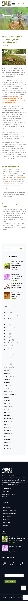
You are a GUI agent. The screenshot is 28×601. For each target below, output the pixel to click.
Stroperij (6, 400)
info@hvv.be (6, 491)
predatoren (7, 391)
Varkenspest (7, 415)
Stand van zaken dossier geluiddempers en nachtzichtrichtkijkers (17, 285)
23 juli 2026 (12, 542)
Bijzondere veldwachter (10, 315)
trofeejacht (7, 406)
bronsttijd (6, 321)
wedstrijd (6, 427)
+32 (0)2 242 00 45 (7, 488)
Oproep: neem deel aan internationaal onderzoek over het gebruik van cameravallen (17, 265)
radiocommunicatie (9, 394)
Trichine (6, 403)
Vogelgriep (7, 421)
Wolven (6, 442)
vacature (6, 409)
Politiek (6, 388)
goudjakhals (7, 349)
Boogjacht (6, 318)
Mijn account (6, 522)
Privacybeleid (7, 516)
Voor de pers (6, 519)
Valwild (6, 412)
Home (3, 19)
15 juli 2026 (12, 552)
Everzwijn (6, 334)
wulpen (6, 445)
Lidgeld (6, 370)
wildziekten (7, 439)
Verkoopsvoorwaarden (9, 510)
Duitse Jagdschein (9, 327)
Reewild (6, 397)
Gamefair (6, 337)
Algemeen (6, 312)
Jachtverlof (7, 364)
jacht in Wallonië (8, 355)
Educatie (6, 330)
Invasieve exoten (8, 352)
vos (5, 424)
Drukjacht (6, 324)
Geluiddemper (7, 346)
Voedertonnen (7, 418)
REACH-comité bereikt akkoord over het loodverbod (17, 294)
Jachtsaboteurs (8, 361)
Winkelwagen (6, 525)
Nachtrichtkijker (8, 376)
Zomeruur (6, 448)
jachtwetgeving (8, 367)
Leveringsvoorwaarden (9, 513)
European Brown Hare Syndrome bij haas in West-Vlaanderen (16, 276)
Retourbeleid (6, 507)
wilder (5, 436)
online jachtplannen (8, 184)
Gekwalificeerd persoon (10, 343)
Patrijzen (6, 385)
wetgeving (6, 430)
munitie (6, 373)
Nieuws (8, 19)
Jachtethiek (7, 358)
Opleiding (6, 382)
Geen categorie (8, 340)
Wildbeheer (7, 433)
